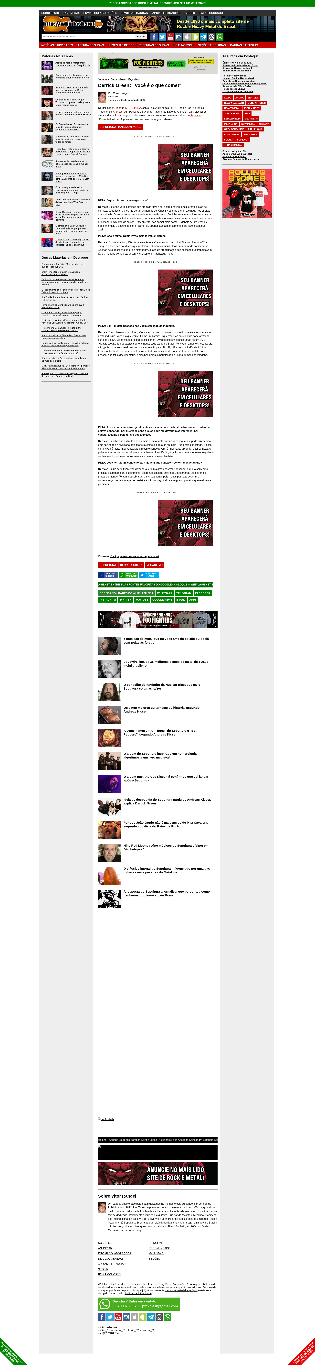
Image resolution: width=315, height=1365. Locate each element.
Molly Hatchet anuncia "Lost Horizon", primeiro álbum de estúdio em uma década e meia (66, 367)
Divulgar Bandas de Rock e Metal (241, 159)
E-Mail (180, 599)
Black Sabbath (234, 103)
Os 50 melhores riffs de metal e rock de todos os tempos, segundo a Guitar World (71, 127)
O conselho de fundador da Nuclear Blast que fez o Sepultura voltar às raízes (162, 686)
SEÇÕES (212, 45)
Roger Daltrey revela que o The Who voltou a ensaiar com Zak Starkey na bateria (65, 344)
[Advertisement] (125, 292)
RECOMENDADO (159, 1248)
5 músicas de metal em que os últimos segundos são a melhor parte (71, 164)
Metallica (230, 124)
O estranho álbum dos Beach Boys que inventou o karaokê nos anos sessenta (62, 313)
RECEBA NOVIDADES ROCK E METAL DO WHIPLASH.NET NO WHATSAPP (157, 3)
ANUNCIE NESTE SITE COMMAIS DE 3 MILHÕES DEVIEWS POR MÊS (303, 1353)
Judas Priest (232, 113)
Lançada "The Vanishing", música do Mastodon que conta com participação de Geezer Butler (72, 242)
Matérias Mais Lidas (57, 56)
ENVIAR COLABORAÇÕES (100, 13)
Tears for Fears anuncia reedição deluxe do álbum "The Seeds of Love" (72, 202)
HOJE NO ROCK (183, 45)
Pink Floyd (255, 129)
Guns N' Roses (257, 103)
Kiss (247, 113)
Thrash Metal (233, 145)
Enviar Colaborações (234, 156)
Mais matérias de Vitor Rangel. (126, 1230)
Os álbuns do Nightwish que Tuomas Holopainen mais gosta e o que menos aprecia (72, 102)
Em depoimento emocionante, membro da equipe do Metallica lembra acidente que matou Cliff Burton (72, 177)
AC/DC (227, 97)
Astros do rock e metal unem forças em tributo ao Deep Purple (72, 64)
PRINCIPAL (156, 1243)
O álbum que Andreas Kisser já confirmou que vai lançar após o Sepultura (166, 778)
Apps (193, 599)
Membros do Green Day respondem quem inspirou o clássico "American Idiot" (64, 352)
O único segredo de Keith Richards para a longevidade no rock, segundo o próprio (72, 190)
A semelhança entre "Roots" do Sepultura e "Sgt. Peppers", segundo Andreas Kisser (160, 732)
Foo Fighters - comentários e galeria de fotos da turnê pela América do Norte (65, 374)
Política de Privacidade (138, 1293)
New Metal (248, 124)
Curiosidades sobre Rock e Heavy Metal (244, 83)
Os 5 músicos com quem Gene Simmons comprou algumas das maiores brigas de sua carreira (65, 282)
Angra (239, 97)
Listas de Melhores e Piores (237, 91)
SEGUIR (190, 13)
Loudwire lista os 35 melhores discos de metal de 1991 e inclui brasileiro (166, 663)
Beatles (253, 97)
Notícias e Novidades (234, 75)
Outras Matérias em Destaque (65, 257)
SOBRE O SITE (50, 13)
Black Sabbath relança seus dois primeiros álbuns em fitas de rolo (72, 76)
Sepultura (103, 79)
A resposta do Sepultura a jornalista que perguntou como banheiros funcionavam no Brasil (167, 893)
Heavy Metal (232, 108)
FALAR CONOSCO (211, 13)
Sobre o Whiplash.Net (234, 151)
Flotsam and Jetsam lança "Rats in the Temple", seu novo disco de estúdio (62, 329)
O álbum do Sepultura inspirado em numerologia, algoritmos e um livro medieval (161, 755)
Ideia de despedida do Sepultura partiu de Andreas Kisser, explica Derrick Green (167, 801)
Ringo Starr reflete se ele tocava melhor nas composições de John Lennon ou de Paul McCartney (72, 151)
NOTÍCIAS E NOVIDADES (57, 45)
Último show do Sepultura (237, 62)
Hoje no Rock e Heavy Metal (238, 78)
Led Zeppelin (232, 118)
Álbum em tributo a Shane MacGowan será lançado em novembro (64, 336)
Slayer (228, 139)
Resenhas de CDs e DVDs (236, 86)
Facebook (202, 593)
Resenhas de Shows (233, 88)
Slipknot (243, 139)
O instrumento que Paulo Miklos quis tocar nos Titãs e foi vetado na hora (66, 291)
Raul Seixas (231, 134)
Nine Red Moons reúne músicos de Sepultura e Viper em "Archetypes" (166, 847)
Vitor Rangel (120, 93)
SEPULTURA (133, 108)
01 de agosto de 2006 (133, 100)
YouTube (141, 599)
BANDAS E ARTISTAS (244, 45)
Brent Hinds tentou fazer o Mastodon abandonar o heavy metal (61, 273)
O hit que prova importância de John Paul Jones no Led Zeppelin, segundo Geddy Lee (65, 321)
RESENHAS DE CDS (121, 45)
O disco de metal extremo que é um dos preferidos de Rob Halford (73, 113)
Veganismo (134, 79)
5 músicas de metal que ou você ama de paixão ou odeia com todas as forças (72, 139)
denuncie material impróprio (181, 1290)
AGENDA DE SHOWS (90, 45)
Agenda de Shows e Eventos (238, 81)
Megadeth (251, 118)
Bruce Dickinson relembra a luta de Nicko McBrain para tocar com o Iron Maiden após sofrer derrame (72, 216)
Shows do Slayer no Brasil (237, 68)
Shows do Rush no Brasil (236, 70)
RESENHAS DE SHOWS (154, 45)
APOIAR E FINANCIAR (166, 13)
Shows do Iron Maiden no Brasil (240, 65)
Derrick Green (118, 79)
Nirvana (264, 124)
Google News (162, 599)
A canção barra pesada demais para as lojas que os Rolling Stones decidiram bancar (71, 90)
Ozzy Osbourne (234, 129)
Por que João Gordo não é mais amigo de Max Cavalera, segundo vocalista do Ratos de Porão (166, 824)
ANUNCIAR (71, 13)
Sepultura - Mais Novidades (120, 127)
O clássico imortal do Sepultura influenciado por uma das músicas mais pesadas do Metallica (167, 870)
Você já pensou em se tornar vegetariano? (134, 556)
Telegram (183, 593)
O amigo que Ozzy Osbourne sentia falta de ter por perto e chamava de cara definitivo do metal (71, 229)
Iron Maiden (252, 108)
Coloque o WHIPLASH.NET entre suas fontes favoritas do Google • (158, 584)
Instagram (108, 599)
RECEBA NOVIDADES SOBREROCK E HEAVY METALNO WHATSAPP (12, 1352)
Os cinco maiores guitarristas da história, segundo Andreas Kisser (162, 709)
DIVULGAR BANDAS (135, 13)
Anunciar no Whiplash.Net (237, 153)
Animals (118, 111)
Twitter (125, 599)
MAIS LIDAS (156, 1253)
